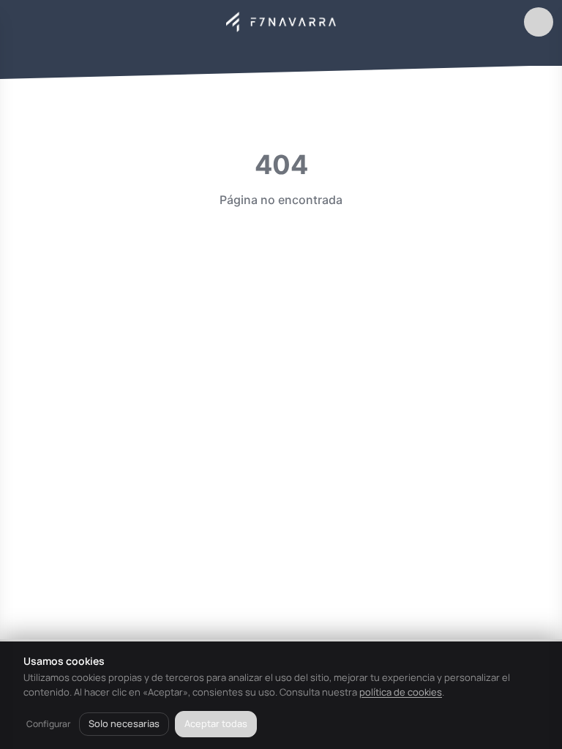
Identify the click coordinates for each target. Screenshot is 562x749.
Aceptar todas (215, 723)
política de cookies (400, 692)
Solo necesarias (124, 723)
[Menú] (23, 22)
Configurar (48, 724)
